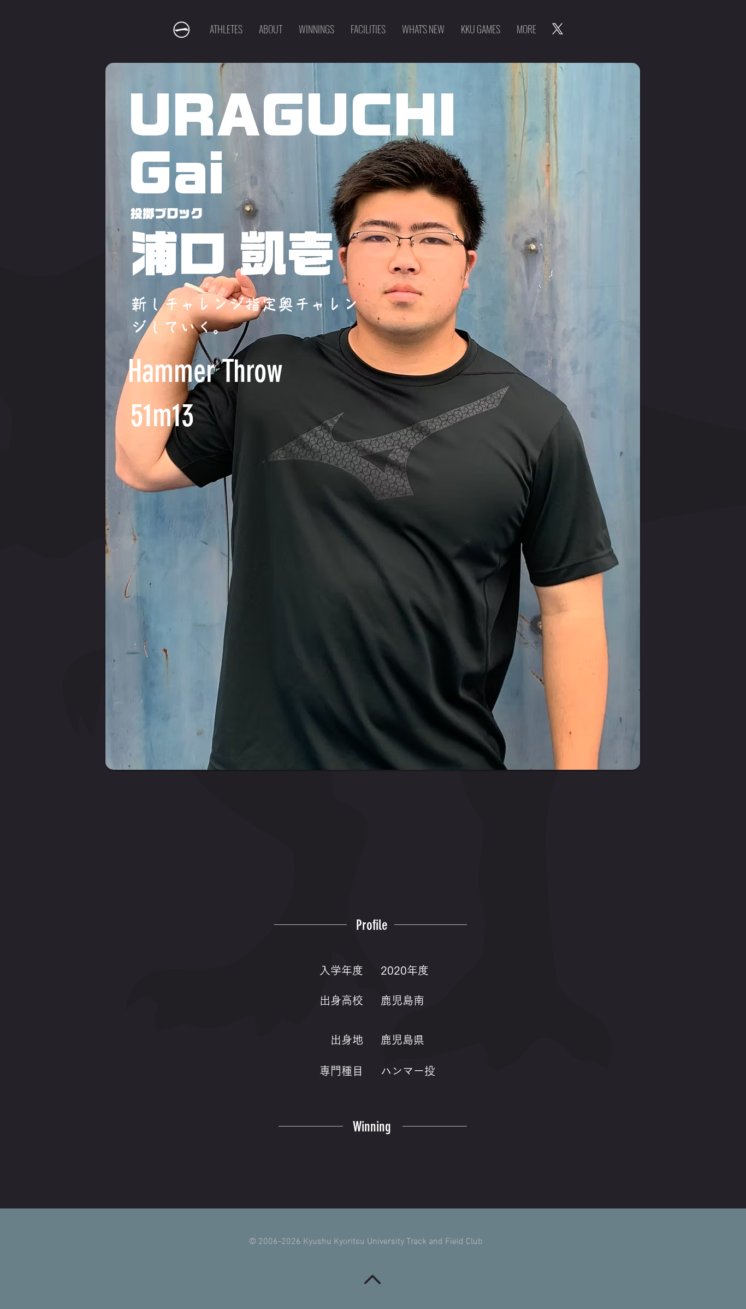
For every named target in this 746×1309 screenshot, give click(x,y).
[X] (557, 29)
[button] (480, 29)
